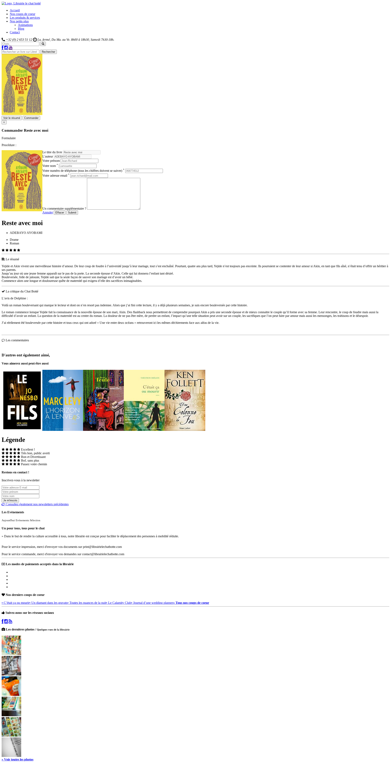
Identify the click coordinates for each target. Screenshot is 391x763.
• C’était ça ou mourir (15, 602)
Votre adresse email (55, 175)
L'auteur (47, 156)
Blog (21, 28)
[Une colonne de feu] (185, 429)
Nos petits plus (19, 21)
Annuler (47, 212)
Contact (15, 32)
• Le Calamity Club (118, 602)
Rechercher (48, 51)
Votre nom (50, 165)
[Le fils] (22, 429)
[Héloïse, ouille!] (103, 429)
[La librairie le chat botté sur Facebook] (2, 47)
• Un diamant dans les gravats (48, 602)
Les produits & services (25, 17)
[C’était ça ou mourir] (144, 429)
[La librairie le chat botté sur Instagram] (6, 47)
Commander (31, 117)
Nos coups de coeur (22, 14)
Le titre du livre (52, 152)
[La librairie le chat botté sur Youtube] (10, 47)
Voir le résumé (11, 117)
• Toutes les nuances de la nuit (86, 602)
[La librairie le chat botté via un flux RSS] (10, 621)
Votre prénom (51, 160)
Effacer (59, 212)
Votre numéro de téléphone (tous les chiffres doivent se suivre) (83, 170)
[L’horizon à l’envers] (62, 429)
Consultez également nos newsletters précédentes (37, 504)
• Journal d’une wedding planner (152, 602)
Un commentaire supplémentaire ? (64, 208)
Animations (25, 25)
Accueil (15, 10)
